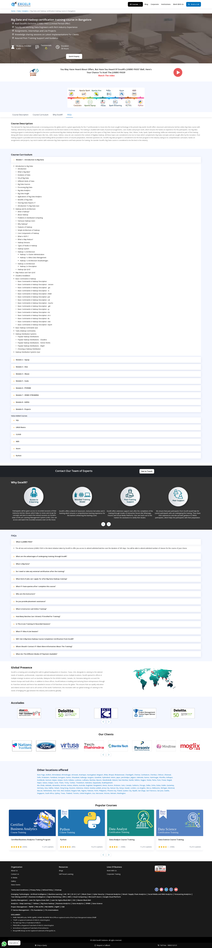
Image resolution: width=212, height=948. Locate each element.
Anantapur (82, 775)
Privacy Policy (35, 890)
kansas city (114, 788)
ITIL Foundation (37, 910)
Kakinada (140, 777)
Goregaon (61, 777)
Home (13, 11)
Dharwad (167, 775)
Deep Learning (25, 903)
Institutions (165, 4)
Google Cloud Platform (112, 897)
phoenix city (111, 791)
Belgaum (100, 775)
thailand (69, 793)
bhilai (106, 775)
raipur (39, 783)
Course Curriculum (40, 114)
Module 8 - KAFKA (22, 402)
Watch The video (106, 75)
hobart (56, 788)
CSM (62, 907)
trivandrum (80, 783)
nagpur (143, 780)
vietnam (113, 793)
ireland (86, 788)
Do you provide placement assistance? (31, 601)
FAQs (69, 114)
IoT (79, 894)
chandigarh (129, 775)
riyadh (134, 791)
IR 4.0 (74, 894)
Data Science (97, 903)
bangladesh (97, 785)
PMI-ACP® (39, 907)
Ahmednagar (66, 775)
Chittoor (161, 775)
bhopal (111, 775)
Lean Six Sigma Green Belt (39, 900)
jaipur (118, 777)
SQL (17, 420)
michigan (164, 788)
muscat (39, 791)
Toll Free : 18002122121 (168, 945)
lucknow (78, 780)
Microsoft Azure (95, 897)
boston (110, 785)
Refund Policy (48, 890)
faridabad (53, 777)
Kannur (146, 777)
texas (63, 793)
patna (154, 780)
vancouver (99, 793)
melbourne (156, 788)
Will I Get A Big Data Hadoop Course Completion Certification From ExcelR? (45, 639)
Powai (164, 780)
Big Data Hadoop (47, 903)
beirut (105, 785)
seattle (166, 791)
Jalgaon (133, 777)
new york (56, 791)
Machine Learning (55, 894)
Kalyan (54, 780)
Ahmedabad (56, 775)
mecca (148, 788)
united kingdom (85, 793)
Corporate (155, 4)
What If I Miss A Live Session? (27, 631)
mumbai (92, 780)
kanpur (60, 780)
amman (63, 785)
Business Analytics (63, 903)
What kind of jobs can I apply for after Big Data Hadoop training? (41, 579)
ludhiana (85, 780)
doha (153, 785)
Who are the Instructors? (25, 594)
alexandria (56, 785)
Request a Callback (103, 945)
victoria (106, 793)
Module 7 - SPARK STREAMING (27, 395)
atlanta (75, 785)
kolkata (71, 780)
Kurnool (48, 780)
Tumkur (72, 783)
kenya (121, 788)
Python (18, 456)
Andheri (48, 775)
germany (40, 788)
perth (96, 791)
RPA (64, 897)
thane (61, 783)
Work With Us (178, 4)
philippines (102, 791)
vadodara (88, 783)
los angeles (141, 788)
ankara (69, 785)
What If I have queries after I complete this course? (36, 586)
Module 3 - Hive (22, 367)
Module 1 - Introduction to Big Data (30, 160)
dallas (148, 785)
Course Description (20, 114)
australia (82, 785)
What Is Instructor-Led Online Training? (31, 609)
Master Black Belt (84, 900)
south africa (49, 793)
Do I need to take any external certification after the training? (40, 571)
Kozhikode (41, 780)
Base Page (41, 775)
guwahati (98, 777)
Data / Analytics (23, 11)
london (133, 788)
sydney (57, 793)
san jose (160, 791)
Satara (45, 783)
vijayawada (97, 783)
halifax (50, 788)
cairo (123, 785)
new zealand (65, 791)
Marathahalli (106, 780)
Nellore (137, 780)
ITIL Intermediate (51, 910)
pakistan (90, 791)
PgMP (57, 907)
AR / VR (67, 894)
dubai (158, 785)
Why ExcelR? (58, 114)
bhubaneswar (119, 775)
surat (56, 783)
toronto (76, 793)
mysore (99, 780)
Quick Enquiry (74, 56)
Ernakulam (45, 777)
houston (72, 788)
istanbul (92, 788)
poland (119, 791)
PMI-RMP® (49, 907)
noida (149, 780)
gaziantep (170, 785)
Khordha (162, 777)
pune (159, 780)
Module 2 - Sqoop (22, 360)
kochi (66, 780)
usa (93, 793)
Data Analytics (78, 903)
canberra (135, 785)
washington (121, 793)
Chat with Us (13, 943)
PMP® (31, 907)
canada (128, 785)
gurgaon (90, 777)
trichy (66, 783)
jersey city (105, 788)
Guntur (68, 777)
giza (46, 788)
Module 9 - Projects (23, 409)
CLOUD (18, 434)
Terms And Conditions (19, 890)
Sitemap (58, 890)
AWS (17, 441)
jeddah (98, 788)
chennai (137, 775)
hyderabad (106, 777)
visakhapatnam (107, 783)
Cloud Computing (80, 897)
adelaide (48, 785)
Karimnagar (154, 777)
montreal (171, 788)
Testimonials (46, 45)
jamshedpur (125, 777)
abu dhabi (40, 785)
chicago (142, 785)
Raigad (169, 780)
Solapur (50, 783)
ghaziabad (75, 777)
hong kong (64, 788)
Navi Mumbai (123, 780)
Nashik (131, 780)
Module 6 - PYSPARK (23, 388)
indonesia (79, 788)
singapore (40, 793)
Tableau (36, 903)
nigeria (83, 791)
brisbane (117, 785)
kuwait (127, 788)
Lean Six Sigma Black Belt (61, 900)
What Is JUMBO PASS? (24, 542)
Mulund (114, 780)
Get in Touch (146, 471)
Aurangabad (91, 775)
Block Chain (86, 894)
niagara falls (75, 791)
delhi (39, 777)
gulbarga (83, 777)
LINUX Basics (21, 427)
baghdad (89, 785)
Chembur (153, 775)
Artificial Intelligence (38, 894)
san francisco (151, 791)
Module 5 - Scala (22, 381)
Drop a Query (42, 945)
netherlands (47, 791)
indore (113, 777)
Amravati (75, 775)
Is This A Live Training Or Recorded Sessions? (33, 624)
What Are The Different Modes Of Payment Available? (36, 654)
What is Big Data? (23, 564)
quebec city (127, 791)
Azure (18, 448)
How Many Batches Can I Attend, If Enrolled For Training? (38, 616)
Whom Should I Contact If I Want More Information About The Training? (44, 646)
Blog (146, 4)
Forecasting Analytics (182, 894)
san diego (141, 791)
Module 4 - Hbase (22, 374)
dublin (163, 785)
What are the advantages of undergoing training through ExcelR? (41, 556)
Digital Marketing (54, 897)
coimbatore (145, 775)
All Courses (134, 4)
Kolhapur (169, 777)
